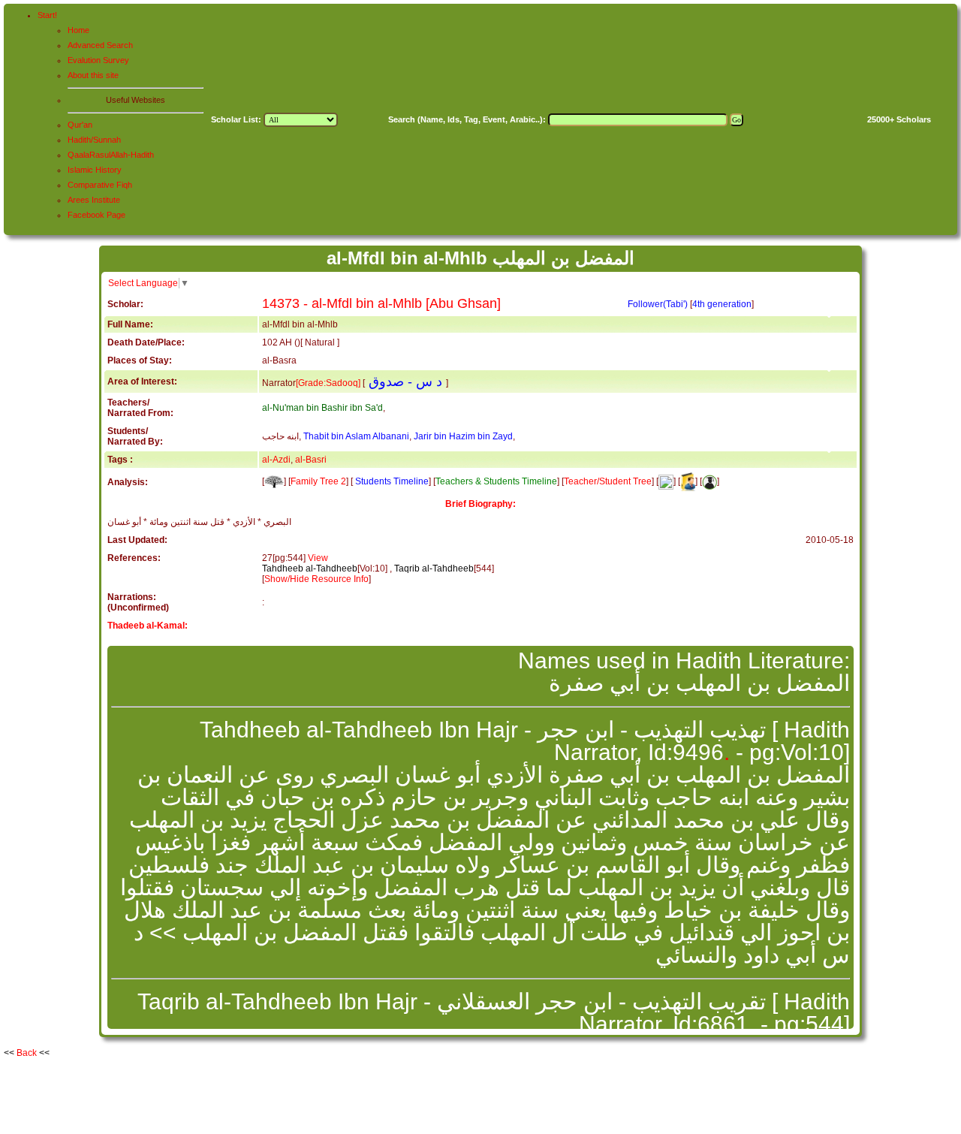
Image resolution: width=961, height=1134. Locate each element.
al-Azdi (276, 459)
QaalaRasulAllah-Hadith (111, 154)
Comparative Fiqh (100, 184)
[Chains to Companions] (665, 481)
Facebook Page (96, 214)
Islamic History (95, 169)
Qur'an (80, 124)
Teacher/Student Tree (608, 481)
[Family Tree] (274, 481)
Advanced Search (100, 45)
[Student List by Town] (709, 481)
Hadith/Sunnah (94, 139)
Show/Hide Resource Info (316, 579)
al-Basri (311, 459)
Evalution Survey (98, 60)
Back (27, 1053)
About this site (93, 75)
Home (78, 30)
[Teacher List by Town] (687, 481)
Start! (47, 15)
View (318, 558)
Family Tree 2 (318, 481)
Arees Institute (94, 199)
